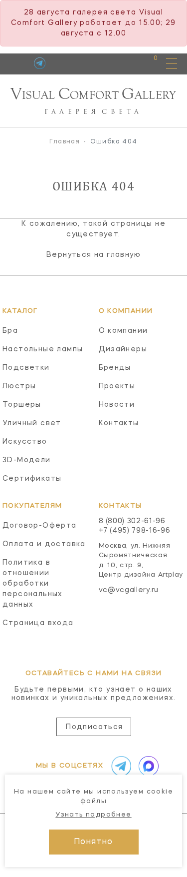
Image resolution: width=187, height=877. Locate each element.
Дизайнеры (123, 349)
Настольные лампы (42, 349)
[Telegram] (39, 63)
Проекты (117, 386)
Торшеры (21, 404)
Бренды (115, 367)
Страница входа (38, 623)
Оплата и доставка (44, 544)
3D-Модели (26, 460)
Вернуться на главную (93, 254)
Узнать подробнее (93, 815)
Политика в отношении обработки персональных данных (32, 583)
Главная (64, 142)
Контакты (119, 423)
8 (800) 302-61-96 (132, 521)
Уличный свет (31, 423)
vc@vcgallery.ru (129, 590)
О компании (123, 330)
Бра (10, 330)
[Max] (147, 766)
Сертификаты (31, 478)
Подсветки (26, 367)
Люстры (19, 386)
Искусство (24, 441)
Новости (117, 404)
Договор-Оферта (39, 525)
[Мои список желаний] (121, 63)
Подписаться (94, 727)
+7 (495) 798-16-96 (135, 530)
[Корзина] (146, 63)
